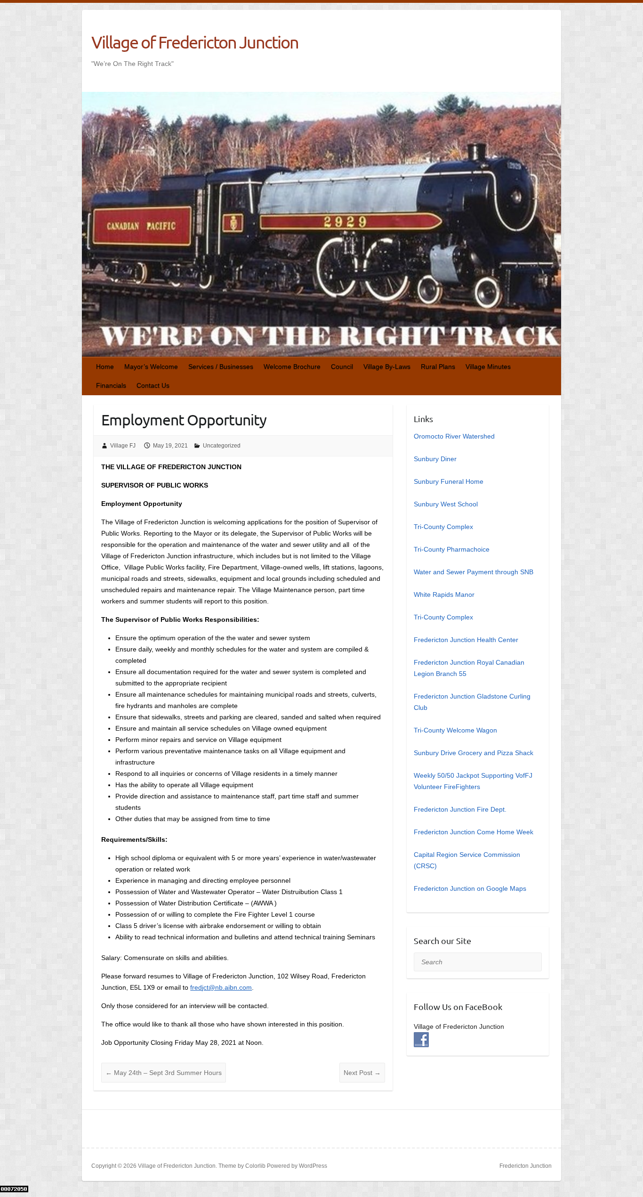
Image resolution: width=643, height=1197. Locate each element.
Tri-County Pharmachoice (452, 549)
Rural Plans (438, 366)
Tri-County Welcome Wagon (455, 730)
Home (105, 366)
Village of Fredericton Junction (194, 42)
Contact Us (153, 385)
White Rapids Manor (444, 594)
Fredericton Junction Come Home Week (473, 832)
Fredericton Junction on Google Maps (470, 888)
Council (342, 366)
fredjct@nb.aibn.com (221, 987)
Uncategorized (222, 445)
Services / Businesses (220, 366)
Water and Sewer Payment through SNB (473, 572)
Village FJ (123, 445)
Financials (111, 385)
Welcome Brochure (292, 366)
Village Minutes (488, 366)
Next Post (362, 1072)
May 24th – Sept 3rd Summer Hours (163, 1072)
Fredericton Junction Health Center (466, 639)
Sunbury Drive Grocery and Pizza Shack (473, 753)
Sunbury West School (446, 504)
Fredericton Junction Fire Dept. (460, 809)
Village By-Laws (386, 366)
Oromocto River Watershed (454, 436)
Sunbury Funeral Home (448, 481)
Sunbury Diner (435, 459)
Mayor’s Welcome (151, 366)
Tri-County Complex (443, 526)
